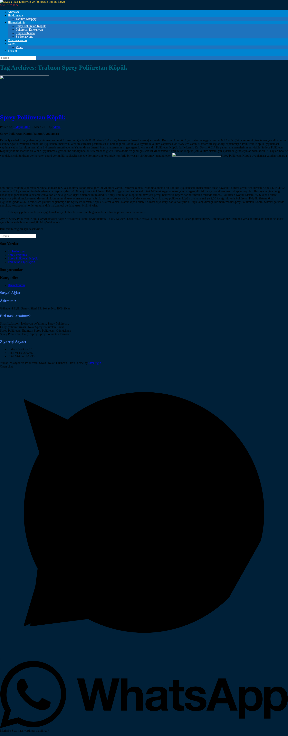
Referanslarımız (17, 40)
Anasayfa (14, 12)
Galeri (11, 43)
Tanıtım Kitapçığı (26, 19)
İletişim (12, 50)
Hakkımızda (15, 15)
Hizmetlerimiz (16, 22)
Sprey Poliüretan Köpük (31, 26)
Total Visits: (15, 352)
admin (57, 127)
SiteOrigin (94, 363)
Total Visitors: (17, 356)
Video (19, 47)
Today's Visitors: (18, 349)
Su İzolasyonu (24, 36)
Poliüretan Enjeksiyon (29, 29)
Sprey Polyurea (25, 33)
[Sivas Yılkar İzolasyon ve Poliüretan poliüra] (32, 1)
